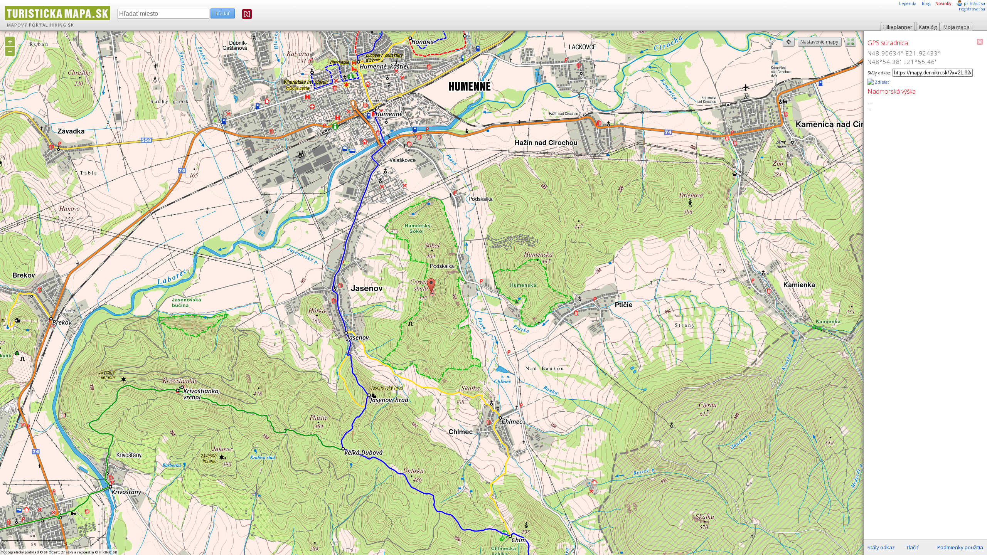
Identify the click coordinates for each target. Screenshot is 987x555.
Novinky (943, 3)
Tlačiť (912, 547)
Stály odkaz (881, 547)
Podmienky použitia (960, 547)
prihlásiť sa (974, 3)
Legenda (907, 3)
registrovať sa (972, 9)
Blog (926, 3)
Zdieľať (881, 82)
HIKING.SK (62, 25)
